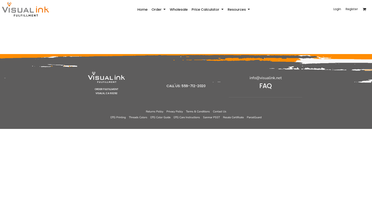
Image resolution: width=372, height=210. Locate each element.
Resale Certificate (233, 117)
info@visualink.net (266, 77)
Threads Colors (138, 117)
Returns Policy (154, 111)
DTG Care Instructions (187, 117)
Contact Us (219, 111)
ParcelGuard (254, 117)
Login (337, 9)
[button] (159, 9)
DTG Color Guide (160, 117)
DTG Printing (118, 117)
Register (351, 9)
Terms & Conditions (198, 111)
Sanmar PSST (211, 117)
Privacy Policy (174, 111)
